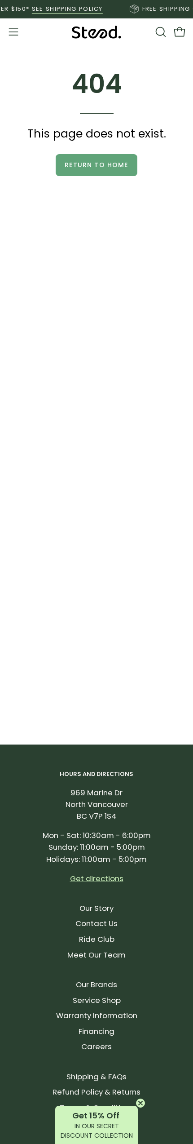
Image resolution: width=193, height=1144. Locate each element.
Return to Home (96, 164)
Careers (96, 1046)
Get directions (96, 878)
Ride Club (96, 939)
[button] (160, 32)
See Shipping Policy (61, 8)
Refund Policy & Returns (96, 1091)
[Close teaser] (140, 1103)
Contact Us (96, 923)
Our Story (96, 908)
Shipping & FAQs (96, 1076)
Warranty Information (96, 1015)
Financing (96, 1031)
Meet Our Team (96, 954)
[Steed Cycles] (96, 32)
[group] (96, 9)
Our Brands (96, 984)
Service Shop (97, 1000)
